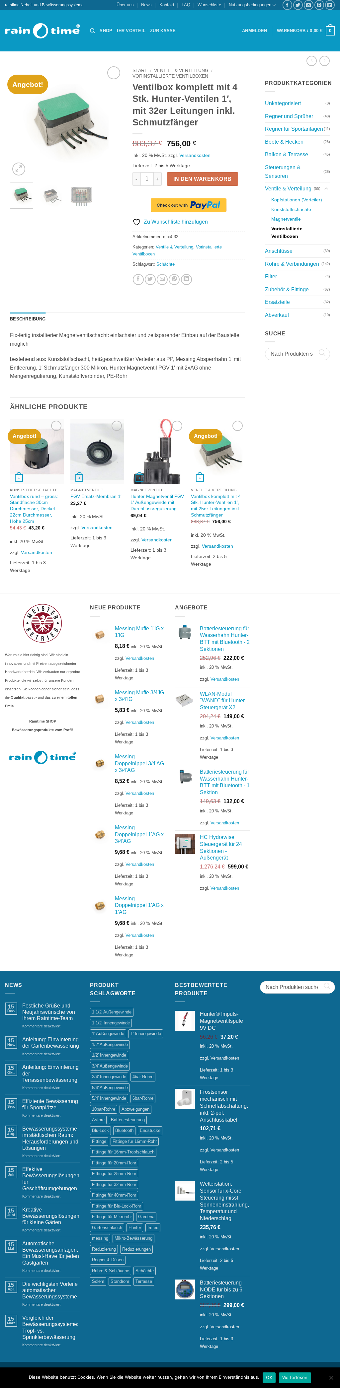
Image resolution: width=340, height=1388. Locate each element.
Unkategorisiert (283, 103)
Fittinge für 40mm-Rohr (114, 1195)
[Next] (112, 121)
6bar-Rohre (142, 1098)
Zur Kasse (163, 30)
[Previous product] (324, 61)
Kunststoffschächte (291, 209)
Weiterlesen (295, 1377)
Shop (106, 30)
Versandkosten (195, 155)
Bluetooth (124, 1130)
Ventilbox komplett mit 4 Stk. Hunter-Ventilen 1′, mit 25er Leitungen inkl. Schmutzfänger (216, 506)
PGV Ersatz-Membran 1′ (96, 496)
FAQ (186, 4)
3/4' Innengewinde (109, 1076)
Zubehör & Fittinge (287, 289)
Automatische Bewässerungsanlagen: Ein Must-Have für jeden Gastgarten (50, 1253)
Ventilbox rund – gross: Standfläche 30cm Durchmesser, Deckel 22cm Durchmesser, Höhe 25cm (34, 509)
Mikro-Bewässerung (133, 1238)
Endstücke (150, 1130)
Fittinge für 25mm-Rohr (114, 1173)
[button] (254, 30)
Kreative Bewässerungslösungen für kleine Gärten (50, 1216)
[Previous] (21, 121)
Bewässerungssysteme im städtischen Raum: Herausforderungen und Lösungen (50, 1138)
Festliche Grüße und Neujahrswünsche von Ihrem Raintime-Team (48, 1012)
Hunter (134, 1227)
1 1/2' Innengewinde (111, 1022)
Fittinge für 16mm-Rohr (135, 1141)
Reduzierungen (136, 1249)
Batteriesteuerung (128, 1119)
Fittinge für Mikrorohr (112, 1216)
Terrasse (143, 1281)
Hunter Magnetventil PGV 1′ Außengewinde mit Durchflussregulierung (157, 502)
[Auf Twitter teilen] (298, 5)
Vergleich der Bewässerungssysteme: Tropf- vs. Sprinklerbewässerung (50, 1327)
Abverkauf (277, 315)
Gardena (146, 1216)
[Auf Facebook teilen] (287, 5)
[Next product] (311, 61)
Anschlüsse (279, 251)
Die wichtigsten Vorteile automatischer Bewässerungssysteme (50, 1290)
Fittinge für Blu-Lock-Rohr (116, 1206)
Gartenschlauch (107, 1227)
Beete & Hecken (284, 142)
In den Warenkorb (202, 179)
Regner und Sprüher (289, 116)
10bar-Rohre (103, 1109)
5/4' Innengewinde (109, 1098)
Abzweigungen (135, 1109)
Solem (98, 1281)
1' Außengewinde (108, 1033)
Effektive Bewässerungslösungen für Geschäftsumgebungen (50, 1178)
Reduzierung (104, 1249)
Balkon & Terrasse (286, 154)
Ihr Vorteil (131, 30)
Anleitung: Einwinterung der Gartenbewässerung (50, 1043)
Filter (271, 276)
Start (139, 70)
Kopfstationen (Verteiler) (296, 199)
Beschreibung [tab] (27, 318)
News (146, 4)
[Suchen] (92, 31)
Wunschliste (209, 4)
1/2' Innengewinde (109, 1055)
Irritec (152, 1227)
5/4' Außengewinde (110, 1087)
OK (269, 1377)
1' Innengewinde (145, 1033)
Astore (98, 1119)
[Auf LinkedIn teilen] (330, 5)
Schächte (165, 264)
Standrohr (120, 1281)
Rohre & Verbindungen (292, 264)
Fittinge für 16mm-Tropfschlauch (123, 1151)
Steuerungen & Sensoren (282, 172)
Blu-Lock (100, 1130)
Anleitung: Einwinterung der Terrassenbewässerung (50, 1073)
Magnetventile (286, 219)
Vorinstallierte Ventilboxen (286, 232)
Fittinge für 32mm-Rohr (114, 1184)
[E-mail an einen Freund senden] (308, 5)
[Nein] (331, 1379)
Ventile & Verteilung (288, 188)
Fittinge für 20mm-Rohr (114, 1162)
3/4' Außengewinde (110, 1066)
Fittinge (99, 1141)
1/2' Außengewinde (110, 1044)
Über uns (125, 4)
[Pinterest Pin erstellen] (319, 5)
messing (100, 1238)
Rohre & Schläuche (110, 1270)
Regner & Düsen (108, 1259)
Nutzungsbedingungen (250, 4)
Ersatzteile (277, 302)
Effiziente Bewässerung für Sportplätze (50, 1104)
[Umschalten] (326, 189)
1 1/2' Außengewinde (111, 1011)
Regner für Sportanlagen (294, 129)
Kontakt (166, 4)
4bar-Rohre (142, 1076)
